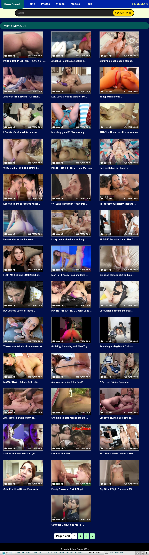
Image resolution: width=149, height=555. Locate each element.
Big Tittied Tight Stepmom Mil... (117, 489)
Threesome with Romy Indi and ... (118, 203)
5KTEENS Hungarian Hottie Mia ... (69, 203)
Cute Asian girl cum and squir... (116, 310)
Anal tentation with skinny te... (19, 417)
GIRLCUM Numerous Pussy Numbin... (119, 132)
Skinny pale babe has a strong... (117, 61)
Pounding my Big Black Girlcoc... (117, 346)
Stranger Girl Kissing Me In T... (67, 524)
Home (31, 3)
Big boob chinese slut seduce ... (117, 275)
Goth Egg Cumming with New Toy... (70, 346)
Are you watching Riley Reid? (67, 382)
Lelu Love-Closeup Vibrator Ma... (69, 96)
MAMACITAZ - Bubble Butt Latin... (21, 382)
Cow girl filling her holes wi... (115, 168)
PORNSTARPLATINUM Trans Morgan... (72, 168)
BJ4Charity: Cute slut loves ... (19, 310)
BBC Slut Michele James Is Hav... (117, 453)
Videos (60, 3)
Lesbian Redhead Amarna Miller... (21, 203)
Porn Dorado (12, 4)
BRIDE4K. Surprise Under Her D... (117, 239)
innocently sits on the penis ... (19, 239)
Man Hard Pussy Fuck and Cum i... (69, 275)
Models (75, 3)
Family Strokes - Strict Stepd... (68, 489)
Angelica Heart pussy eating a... (68, 61)
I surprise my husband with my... (68, 239)
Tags (89, 3)
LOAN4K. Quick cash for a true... (20, 132)
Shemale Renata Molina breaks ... (69, 417)
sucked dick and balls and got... (20, 453)
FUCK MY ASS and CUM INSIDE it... (21, 275)
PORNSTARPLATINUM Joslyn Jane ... (71, 310)
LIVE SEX (140, 3)
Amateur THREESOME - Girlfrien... (21, 96)
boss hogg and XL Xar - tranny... (68, 132)
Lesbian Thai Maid (61, 453)
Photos (45, 3)
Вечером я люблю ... (111, 96)
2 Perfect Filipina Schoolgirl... (116, 382)
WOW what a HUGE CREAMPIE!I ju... (22, 168)
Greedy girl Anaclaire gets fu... (116, 417)
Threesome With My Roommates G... (23, 346)
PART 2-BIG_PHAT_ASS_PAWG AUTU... (24, 61)
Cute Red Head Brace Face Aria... (21, 489)
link (146, 509)
